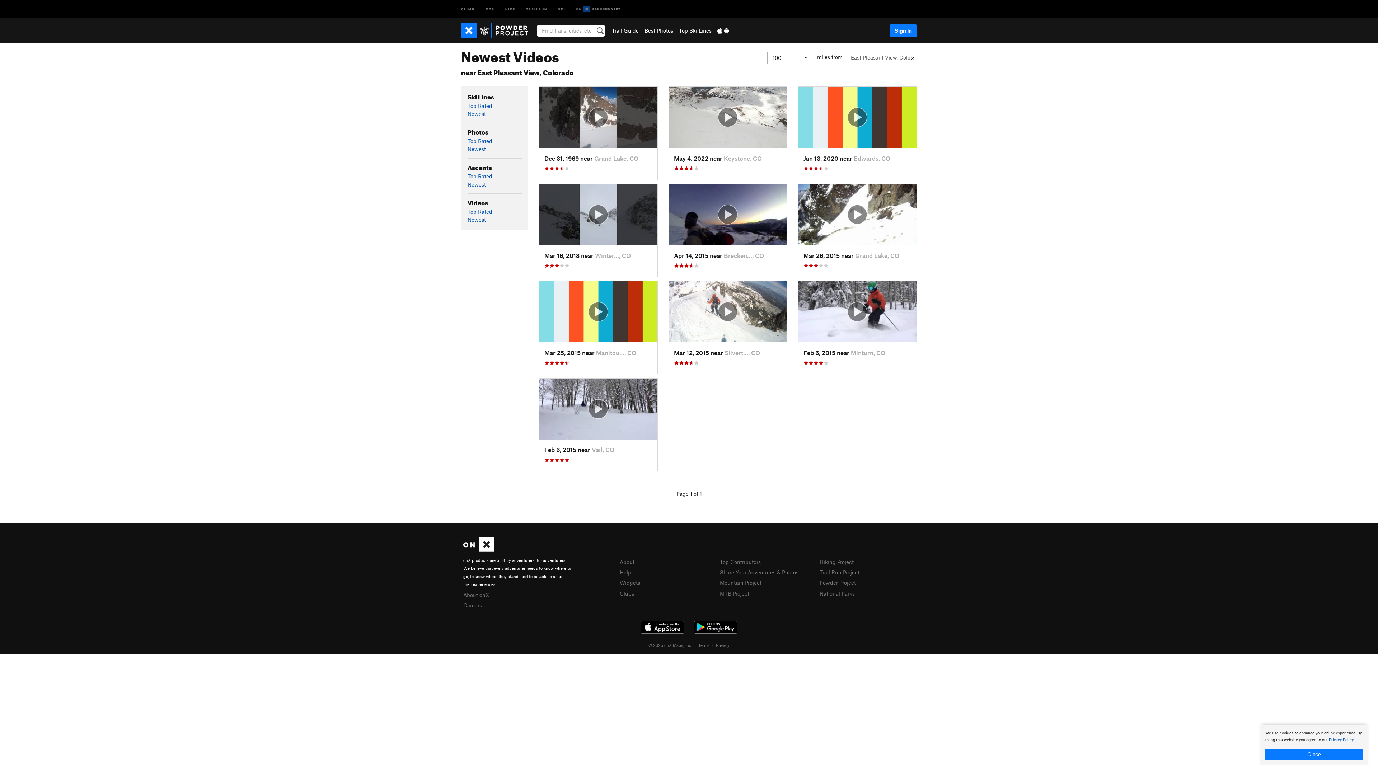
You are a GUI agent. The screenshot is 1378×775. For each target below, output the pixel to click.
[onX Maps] (478, 549)
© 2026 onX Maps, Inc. (670, 645)
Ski (562, 8)
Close (1314, 754)
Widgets (630, 582)
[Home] (498, 30)
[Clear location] (912, 58)
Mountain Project (740, 582)
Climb (468, 8)
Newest (477, 114)
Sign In (903, 30)
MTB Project (734, 593)
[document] (1314, 745)
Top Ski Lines (695, 30)
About (627, 562)
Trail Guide (625, 30)
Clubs (627, 593)
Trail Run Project (839, 572)
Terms (704, 645)
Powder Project (838, 582)
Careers (472, 605)
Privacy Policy (1341, 740)
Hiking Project (837, 562)
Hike (510, 8)
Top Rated (480, 106)
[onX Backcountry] (598, 9)
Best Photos (659, 30)
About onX (476, 595)
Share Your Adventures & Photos (759, 572)
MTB (490, 8)
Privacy (723, 645)
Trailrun (536, 8)
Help (625, 572)
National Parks (837, 593)
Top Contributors (740, 562)
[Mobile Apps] (723, 30)
